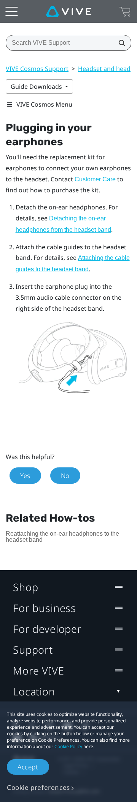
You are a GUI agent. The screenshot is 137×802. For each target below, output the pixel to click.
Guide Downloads (37, 86)
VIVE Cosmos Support (37, 68)
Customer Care (95, 179)
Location (34, 691)
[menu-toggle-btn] (11, 11)
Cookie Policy (68, 746)
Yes (25, 475)
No (65, 475)
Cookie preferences (38, 787)
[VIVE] (68, 11)
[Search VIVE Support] (119, 42)
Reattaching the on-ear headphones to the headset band (62, 536)
